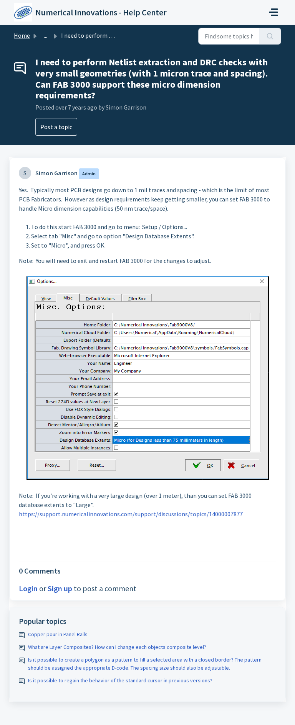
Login (28, 588)
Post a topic (56, 127)
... (45, 35)
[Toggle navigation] (273, 12)
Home (22, 35)
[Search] (270, 36)
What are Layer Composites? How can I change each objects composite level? (117, 647)
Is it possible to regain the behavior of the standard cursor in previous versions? (120, 680)
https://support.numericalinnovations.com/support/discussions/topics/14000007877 (131, 514)
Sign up (60, 588)
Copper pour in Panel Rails (58, 634)
